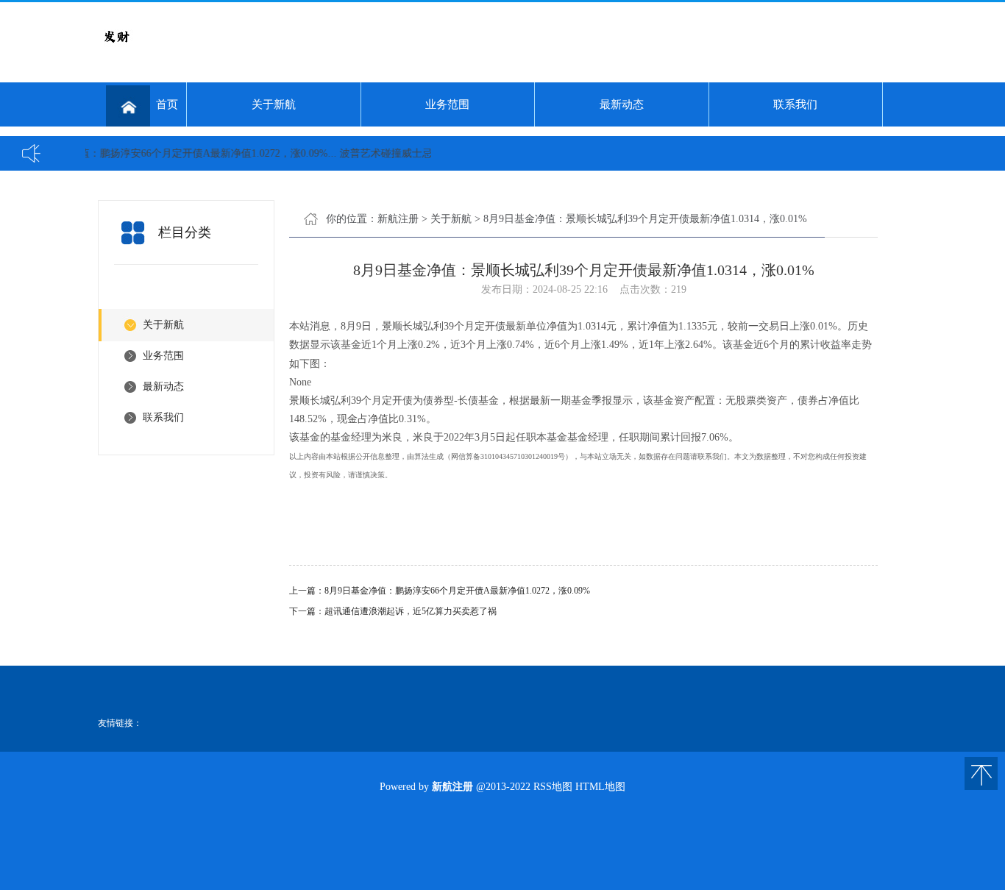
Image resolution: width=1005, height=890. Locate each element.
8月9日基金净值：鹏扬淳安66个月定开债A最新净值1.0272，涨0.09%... (165, 153)
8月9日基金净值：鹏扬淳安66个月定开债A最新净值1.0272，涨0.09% (457, 590)
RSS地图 (552, 786)
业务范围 (447, 104)
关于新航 (274, 104)
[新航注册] (116, 51)
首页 (167, 104)
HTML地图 (600, 786)
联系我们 (795, 104)
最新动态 (622, 104)
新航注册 (398, 218)
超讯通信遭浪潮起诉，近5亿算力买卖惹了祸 (410, 611)
